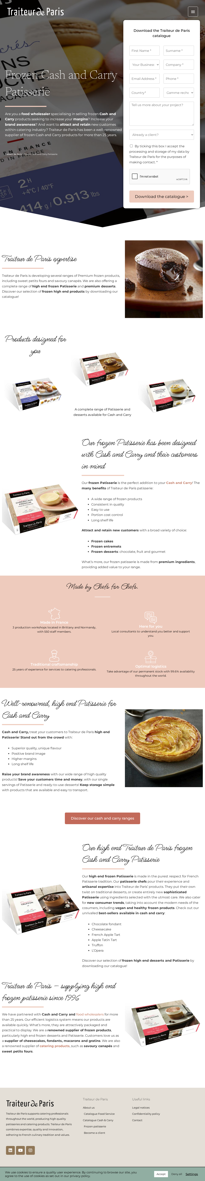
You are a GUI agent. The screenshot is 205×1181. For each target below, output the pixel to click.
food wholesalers (90, 1014)
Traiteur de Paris (13, 154)
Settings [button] (192, 1174)
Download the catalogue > (161, 196)
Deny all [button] (176, 1174)
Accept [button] (161, 1174)
